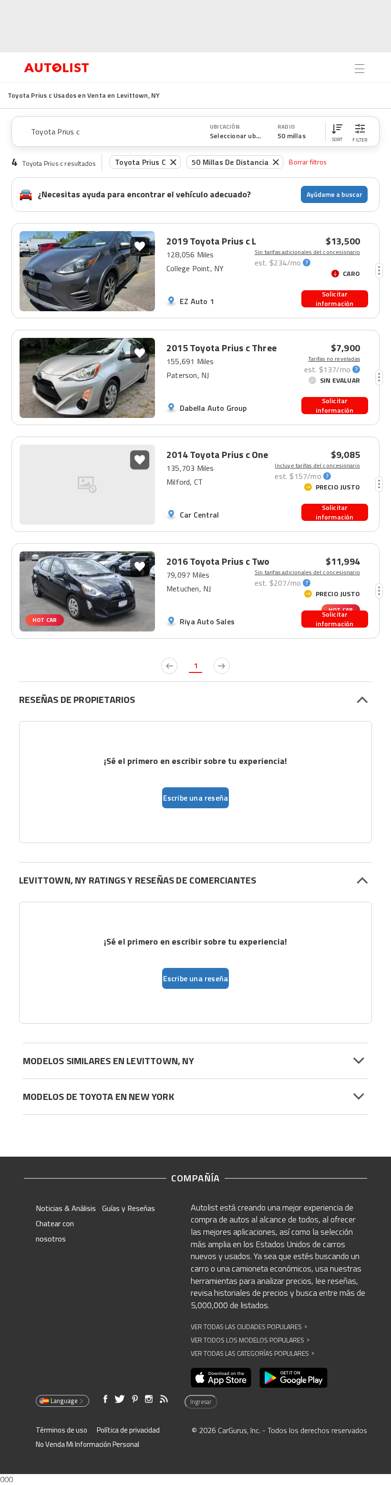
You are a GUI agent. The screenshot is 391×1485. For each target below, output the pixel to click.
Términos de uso (61, 1429)
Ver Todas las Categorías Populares (252, 1353)
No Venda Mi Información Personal (87, 1444)
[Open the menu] (359, 68)
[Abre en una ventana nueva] (221, 1378)
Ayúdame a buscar (334, 194)
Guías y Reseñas (128, 1208)
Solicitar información (334, 298)
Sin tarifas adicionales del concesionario (307, 252)
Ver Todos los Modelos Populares (250, 1340)
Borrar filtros (308, 162)
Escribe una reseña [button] (195, 798)
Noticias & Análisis (66, 1208)
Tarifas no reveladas (334, 359)
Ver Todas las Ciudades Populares (249, 1327)
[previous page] (169, 666)
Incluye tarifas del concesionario (317, 465)
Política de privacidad (128, 1429)
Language (64, 1400)
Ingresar (201, 1401)
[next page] (222, 666)
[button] (337, 131)
